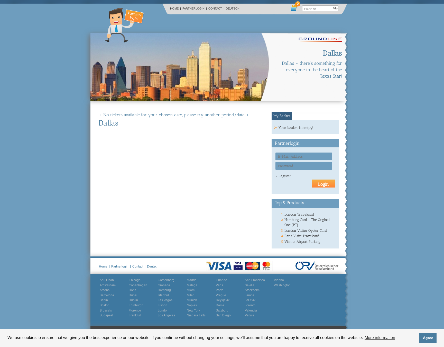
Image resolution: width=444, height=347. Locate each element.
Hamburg (164, 290)
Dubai (133, 295)
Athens (104, 290)
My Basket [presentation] (281, 116)
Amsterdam (108, 285)
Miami (191, 290)
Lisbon (162, 305)
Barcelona (107, 295)
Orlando (221, 280)
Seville (249, 285)
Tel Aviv (250, 300)
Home (175, 8)
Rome (220, 305)
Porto (219, 290)
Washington (282, 285)
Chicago (135, 280)
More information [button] (380, 337)
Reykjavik (222, 300)
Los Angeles (166, 315)
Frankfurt (135, 315)
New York (193, 310)
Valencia (251, 310)
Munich (192, 300)
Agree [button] (428, 338)
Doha (132, 290)
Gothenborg (166, 280)
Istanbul (163, 295)
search (335, 8)
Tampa (249, 295)
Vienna (279, 280)
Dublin (133, 300)
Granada (164, 285)
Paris (219, 285)
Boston (104, 305)
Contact (216, 8)
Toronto (250, 305)
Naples (192, 305)
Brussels (106, 310)
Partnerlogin (194, 8)
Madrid (192, 280)
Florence (135, 310)
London (163, 310)
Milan (191, 295)
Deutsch (232, 8)
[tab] (282, 116)
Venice (249, 315)
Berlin (104, 300)
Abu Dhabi (107, 280)
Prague (221, 295)
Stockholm (252, 290)
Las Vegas (165, 300)
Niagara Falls (196, 315)
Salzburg (222, 310)
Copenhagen (138, 285)
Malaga (192, 285)
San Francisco (255, 280)
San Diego (223, 315)
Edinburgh (136, 305)
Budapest (106, 315)
